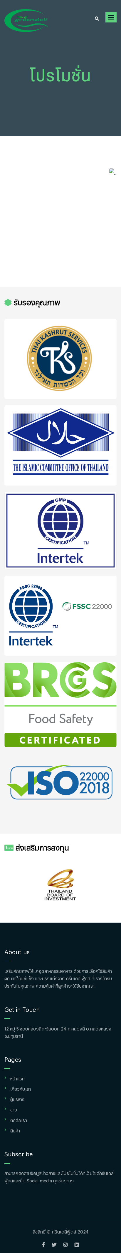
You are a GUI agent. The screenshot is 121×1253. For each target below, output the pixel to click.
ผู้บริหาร (17, 1098)
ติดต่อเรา (18, 1119)
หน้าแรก (17, 1078)
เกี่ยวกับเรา (20, 1088)
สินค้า (15, 1130)
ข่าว (13, 1109)
